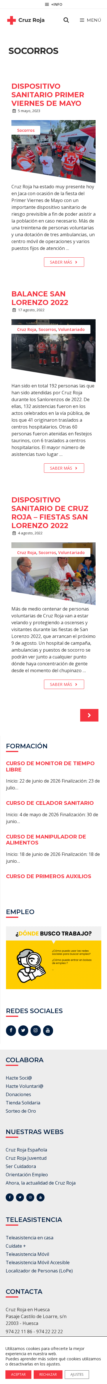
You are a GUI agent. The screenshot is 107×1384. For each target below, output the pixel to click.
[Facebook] (11, 1030)
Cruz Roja (26, 329)
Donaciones (18, 1094)
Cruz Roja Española (26, 1150)
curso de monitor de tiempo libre (50, 766)
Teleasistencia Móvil (27, 1254)
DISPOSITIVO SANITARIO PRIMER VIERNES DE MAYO (47, 95)
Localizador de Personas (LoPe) (39, 1271)
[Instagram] (36, 1030)
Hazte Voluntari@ (24, 1086)
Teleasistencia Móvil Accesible (38, 1262)
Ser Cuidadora (21, 1166)
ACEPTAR (18, 1374)
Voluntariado (71, 329)
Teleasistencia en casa (29, 1238)
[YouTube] (48, 1030)
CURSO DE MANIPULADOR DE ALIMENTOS (46, 840)
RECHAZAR (48, 1374)
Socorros (26, 130)
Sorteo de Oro (21, 1111)
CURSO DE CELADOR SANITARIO (50, 803)
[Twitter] (23, 1030)
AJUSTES (76, 1374)
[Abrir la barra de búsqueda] (66, 20)
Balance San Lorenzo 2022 (39, 298)
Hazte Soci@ (19, 1078)
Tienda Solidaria (23, 1103)
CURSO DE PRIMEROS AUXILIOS (48, 876)
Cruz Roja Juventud (26, 1158)
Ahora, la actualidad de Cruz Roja (41, 1183)
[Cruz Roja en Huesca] (26, 20)
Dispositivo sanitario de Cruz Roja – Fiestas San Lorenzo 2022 (49, 513)
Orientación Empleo (27, 1174)
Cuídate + (16, 1246)
